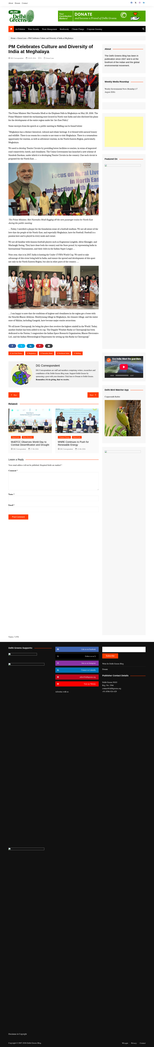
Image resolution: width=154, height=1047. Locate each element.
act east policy (17, 353)
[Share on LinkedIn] (30, 346)
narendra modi (47, 353)
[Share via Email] (49, 346)
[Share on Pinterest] (40, 346)
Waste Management (49, 29)
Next (91, 395)
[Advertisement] (124, 132)
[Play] (108, 375)
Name (11, 494)
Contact (25, 3)
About (10, 3)
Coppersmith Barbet (112, 396)
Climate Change (78, 29)
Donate (17, 3)
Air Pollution (20, 29)
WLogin (125, 1043)
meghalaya (32, 353)
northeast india (64, 353)
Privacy (134, 1043)
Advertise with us (62, 691)
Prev (15, 395)
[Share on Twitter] (21, 346)
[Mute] (136, 375)
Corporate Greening (94, 29)
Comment (13, 470)
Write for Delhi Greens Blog (113, 663)
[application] (124, 367)
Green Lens (21, 38)
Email (11, 505)
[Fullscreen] (140, 375)
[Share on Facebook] (12, 346)
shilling (78, 353)
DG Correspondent (17, 58)
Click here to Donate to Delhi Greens (79, 376)
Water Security (33, 29)
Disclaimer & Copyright (17, 1034)
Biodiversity (64, 29)
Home (13, 38)
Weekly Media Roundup (117, 82)
